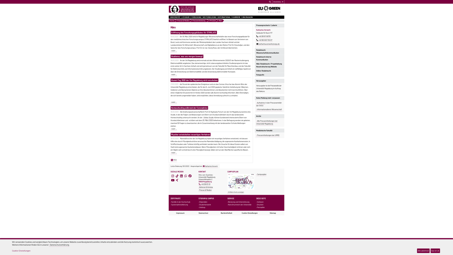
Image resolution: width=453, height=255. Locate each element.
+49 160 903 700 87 (265, 40)
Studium (186, 17)
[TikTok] (177, 176)
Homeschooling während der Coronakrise (189, 108)
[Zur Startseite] (182, 10)
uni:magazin (247, 17)
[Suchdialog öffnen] (270, 1)
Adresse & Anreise (206, 187)
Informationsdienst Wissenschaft (269, 109)
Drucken (260, 204)
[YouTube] (173, 180)
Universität (175, 17)
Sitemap (273, 213)
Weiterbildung (209, 17)
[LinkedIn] (181, 176)
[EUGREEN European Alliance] (271, 13)
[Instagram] (173, 176)
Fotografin (260, 74)
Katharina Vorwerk (211, 166)
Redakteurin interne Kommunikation (263, 58)
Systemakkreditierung (179, 204)
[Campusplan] (240, 189)
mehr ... (174, 50)
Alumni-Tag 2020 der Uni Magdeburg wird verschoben (194, 80)
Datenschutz (203, 213)
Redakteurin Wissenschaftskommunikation (267, 51)
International (224, 17)
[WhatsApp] (186, 176)
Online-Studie (209, 117)
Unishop (202, 207)
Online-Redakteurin (263, 70)
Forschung (196, 17)
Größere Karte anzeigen (236, 192)
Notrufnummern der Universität (239, 204)
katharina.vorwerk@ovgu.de (269, 44)
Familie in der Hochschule (180, 202)
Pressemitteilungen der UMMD (268, 135)
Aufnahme (261, 102)
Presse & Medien (205, 190)
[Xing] (177, 180)
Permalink (261, 207)
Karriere (236, 17)
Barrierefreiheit (226, 213)
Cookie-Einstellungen (250, 213)
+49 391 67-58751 (265, 36)
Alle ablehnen (423, 250)
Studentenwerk (205, 204)
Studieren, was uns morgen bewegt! (187, 56)
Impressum (180, 213)
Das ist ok (435, 250)
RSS (175, 160)
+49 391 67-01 (205, 184)
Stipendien (203, 202)
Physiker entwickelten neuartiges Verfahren (190, 134)
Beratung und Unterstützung (238, 202)
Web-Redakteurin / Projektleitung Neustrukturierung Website (269, 65)
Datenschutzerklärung (59, 244)
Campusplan (261, 174)
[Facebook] (190, 176)
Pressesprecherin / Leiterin (266, 25)
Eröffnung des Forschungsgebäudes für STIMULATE (193, 32)
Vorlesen (260, 202)
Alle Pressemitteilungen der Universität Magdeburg (267, 122)
